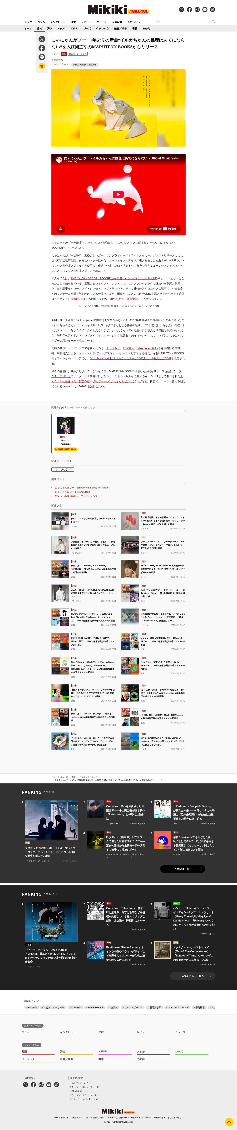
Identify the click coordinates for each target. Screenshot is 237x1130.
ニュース (102, 22)
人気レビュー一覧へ (193, 975)
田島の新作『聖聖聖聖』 (125, 298)
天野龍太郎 (57, 60)
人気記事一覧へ (182, 869)
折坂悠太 (128, 348)
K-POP (61, 28)
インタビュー (58, 22)
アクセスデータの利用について (84, 1099)
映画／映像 (120, 28)
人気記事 (117, 22)
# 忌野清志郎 (154, 1007)
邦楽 (39, 28)
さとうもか (113, 348)
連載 (73, 22)
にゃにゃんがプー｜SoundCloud (72, 491)
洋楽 (49, 28)
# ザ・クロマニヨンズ (177, 1007)
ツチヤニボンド (61, 376)
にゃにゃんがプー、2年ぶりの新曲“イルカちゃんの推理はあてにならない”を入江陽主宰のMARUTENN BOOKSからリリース (109, 780)
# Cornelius (75, 1007)
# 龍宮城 (113, 1007)
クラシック (102, 28)
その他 (146, 28)
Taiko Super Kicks (147, 348)
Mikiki (53, 777)
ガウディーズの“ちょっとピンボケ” (114, 381)
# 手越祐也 (199, 1007)
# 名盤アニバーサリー (53, 1007)
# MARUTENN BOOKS (85, 64)
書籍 (134, 28)
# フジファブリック (133, 1007)
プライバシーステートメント (83, 1095)
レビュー (86, 22)
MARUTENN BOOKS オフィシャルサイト (78, 495)
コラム (41, 22)
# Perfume (31, 1007)
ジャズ (87, 28)
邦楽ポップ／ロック (77, 54)
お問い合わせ (75, 1091)
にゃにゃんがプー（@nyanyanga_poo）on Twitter (82, 487)
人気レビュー (135, 22)
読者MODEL (78, 298)
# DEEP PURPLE (95, 1007)
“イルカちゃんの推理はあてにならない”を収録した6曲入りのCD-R (130, 358)
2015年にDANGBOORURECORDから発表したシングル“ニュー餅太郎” (114, 278)
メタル (74, 28)
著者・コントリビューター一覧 (84, 1087)
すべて (28, 28)
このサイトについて (78, 1083)
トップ (28, 22)
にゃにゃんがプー (63, 469)
